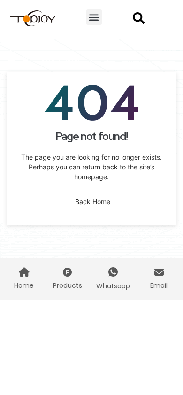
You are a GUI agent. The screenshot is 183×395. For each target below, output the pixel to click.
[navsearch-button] (138, 17)
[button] (94, 17)
